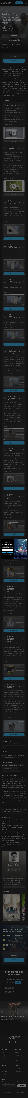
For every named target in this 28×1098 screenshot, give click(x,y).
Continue (7, 552)
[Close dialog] (26, 540)
